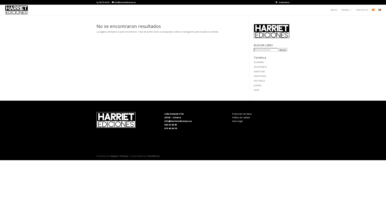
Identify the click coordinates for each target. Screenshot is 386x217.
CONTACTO (362, 10)
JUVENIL (258, 85)
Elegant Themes (119, 156)
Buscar (283, 50)
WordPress (154, 156)
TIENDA (345, 10)
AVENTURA (259, 71)
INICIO (334, 10)
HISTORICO (259, 80)
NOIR (256, 90)
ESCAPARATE (260, 66)
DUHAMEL (259, 62)
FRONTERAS (260, 76)
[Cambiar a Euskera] (379, 12)
